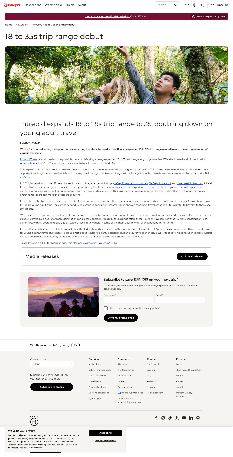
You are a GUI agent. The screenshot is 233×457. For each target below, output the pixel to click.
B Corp (179, 364)
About (82, 4)
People (179, 375)
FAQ (149, 375)
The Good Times (126, 370)
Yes (64, 345)
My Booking (95, 364)
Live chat (151, 370)
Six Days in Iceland (160, 183)
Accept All (105, 432)
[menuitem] (12, 5)
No (75, 345)
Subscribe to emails (52, 386)
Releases (37, 24)
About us (122, 364)
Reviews (151, 381)
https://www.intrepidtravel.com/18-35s (94, 242)
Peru (150, 173)
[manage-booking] (194, 5)
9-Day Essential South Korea (131, 183)
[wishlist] (187, 5)
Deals (70, 4)
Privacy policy (125, 387)
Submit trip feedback (100, 370)
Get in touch (153, 364)
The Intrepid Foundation (188, 370)
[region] (116, 193)
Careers (122, 381)
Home (8, 24)
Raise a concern (155, 392)
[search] (164, 5)
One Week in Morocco (190, 183)
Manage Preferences (105, 440)
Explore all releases (192, 256)
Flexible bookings (98, 387)
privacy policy (151, 308)
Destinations (33, 4)
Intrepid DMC (125, 375)
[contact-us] (202, 5)
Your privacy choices (132, 392)
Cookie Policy (35, 448)
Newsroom (22, 24)
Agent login (95, 398)
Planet (179, 381)
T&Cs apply (53, 378)
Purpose (181, 359)
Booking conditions (99, 392)
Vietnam (28, 177)
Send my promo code (121, 317)
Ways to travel (54, 4)
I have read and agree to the (134, 308)
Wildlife (180, 387)
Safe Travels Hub (97, 375)
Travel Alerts (95, 381)
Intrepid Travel (28, 159)
